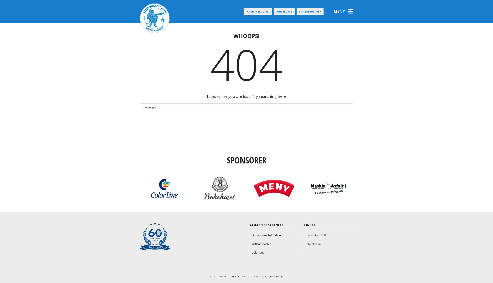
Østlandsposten (261, 244)
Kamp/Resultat (258, 11)
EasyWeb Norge (274, 276)
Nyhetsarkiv (314, 244)
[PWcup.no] (155, 18)
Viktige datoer (310, 11)
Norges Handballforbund (267, 235)
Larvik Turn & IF (316, 235)
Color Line (258, 252)
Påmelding (284, 11)
